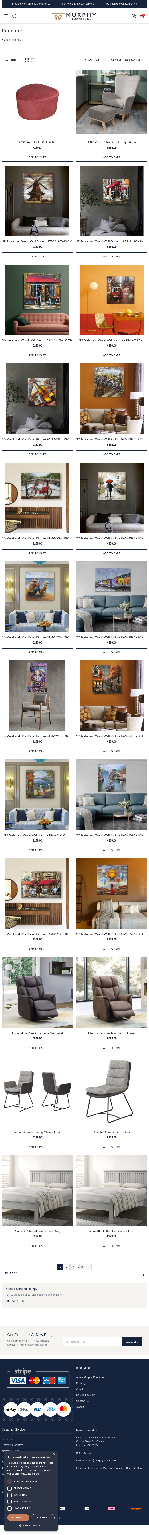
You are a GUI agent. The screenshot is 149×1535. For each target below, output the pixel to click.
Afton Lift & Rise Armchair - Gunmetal (37, 1033)
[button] (31, 1525)
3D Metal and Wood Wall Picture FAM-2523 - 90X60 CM (37, 934)
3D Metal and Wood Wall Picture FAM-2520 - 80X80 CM (111, 835)
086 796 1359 (14, 1301)
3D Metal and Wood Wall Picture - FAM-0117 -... (111, 340)
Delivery (81, 1383)
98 (82, 1267)
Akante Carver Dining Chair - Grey (37, 1132)
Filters (13, 59)
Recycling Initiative (12, 1444)
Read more (33, 1473)
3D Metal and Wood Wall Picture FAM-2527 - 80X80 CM (111, 934)
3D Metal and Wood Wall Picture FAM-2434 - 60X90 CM (37, 736)
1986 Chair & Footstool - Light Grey (112, 142)
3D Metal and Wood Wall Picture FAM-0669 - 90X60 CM (37, 538)
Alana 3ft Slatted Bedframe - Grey (37, 1231)
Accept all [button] (18, 1517)
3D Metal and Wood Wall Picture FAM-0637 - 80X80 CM (111, 439)
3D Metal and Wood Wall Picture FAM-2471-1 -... (37, 835)
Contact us (82, 1400)
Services (7, 1439)
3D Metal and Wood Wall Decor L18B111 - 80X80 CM (111, 241)
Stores (80, 1406)
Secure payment (85, 1394)
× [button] (54, 1454)
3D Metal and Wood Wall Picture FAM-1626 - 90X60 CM (111, 637)
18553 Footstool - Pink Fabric (37, 142)
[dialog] (31, 1491)
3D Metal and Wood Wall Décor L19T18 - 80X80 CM (37, 340)
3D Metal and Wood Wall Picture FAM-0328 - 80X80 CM (37, 439)
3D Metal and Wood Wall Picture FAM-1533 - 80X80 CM (37, 637)
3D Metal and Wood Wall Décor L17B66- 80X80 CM (37, 241)
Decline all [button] (42, 1517)
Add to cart (37, 157)
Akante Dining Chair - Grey (111, 1132)
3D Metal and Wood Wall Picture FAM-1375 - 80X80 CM (111, 538)
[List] (32, 59)
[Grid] (27, 59)
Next (88, 1266)
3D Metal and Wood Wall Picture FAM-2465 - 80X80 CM (111, 736)
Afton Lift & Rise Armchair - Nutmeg (111, 1033)
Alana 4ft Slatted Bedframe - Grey (112, 1231)
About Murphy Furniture (90, 1377)
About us (81, 1389)
